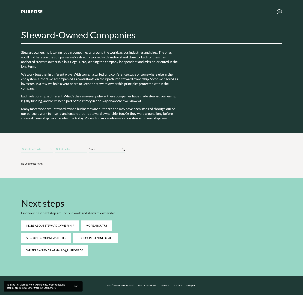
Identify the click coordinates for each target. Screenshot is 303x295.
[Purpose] (31, 12)
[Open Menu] (279, 11)
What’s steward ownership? (120, 285)
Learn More (50, 287)
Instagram (191, 285)
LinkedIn (165, 285)
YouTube (178, 285)
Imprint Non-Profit (147, 285)
